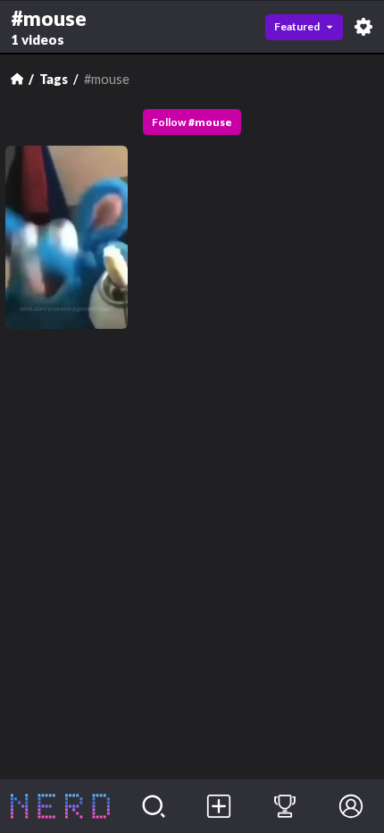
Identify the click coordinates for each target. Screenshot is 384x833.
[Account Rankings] (285, 806)
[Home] (17, 78)
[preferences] (363, 27)
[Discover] (154, 806)
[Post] (220, 806)
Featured (297, 26)
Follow (192, 122)
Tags (53, 79)
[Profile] (351, 806)
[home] (60, 806)
